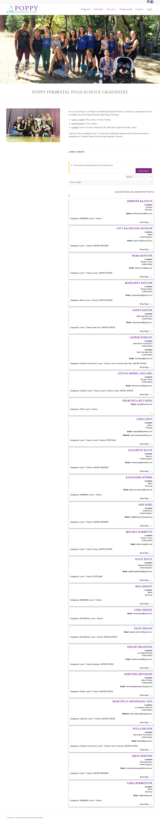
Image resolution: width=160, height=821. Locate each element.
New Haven (137, 343)
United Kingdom (146, 237)
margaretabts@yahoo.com (141, 295)
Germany (148, 209)
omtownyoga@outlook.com (141, 462)
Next (158, 49)
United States (147, 264)
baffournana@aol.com (143, 268)
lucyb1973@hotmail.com (142, 240)
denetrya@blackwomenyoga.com (139, 686)
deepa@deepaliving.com (142, 431)
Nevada (149, 653)
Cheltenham (147, 510)
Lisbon (149, 425)
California (148, 707)
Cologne (149, 207)
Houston (143, 261)
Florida (149, 680)
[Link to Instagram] (148, 2)
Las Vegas (142, 653)
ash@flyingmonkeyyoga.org (141, 517)
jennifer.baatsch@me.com (142, 213)
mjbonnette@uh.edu (144, 544)
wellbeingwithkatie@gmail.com (140, 571)
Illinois (150, 289)
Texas (150, 261)
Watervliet (140, 316)
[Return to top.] (151, 222)
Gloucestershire (146, 762)
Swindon (149, 456)
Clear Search (143, 170)
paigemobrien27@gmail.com (141, 632)
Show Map (144, 222)
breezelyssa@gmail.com (142, 613)
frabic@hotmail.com (144, 404)
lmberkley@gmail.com (143, 358)
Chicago (143, 289)
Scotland (149, 565)
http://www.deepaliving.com (141, 435)
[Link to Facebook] (152, 2)
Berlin (150, 483)
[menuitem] (85, 9)
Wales (150, 234)
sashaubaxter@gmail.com (142, 322)
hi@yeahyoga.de (145, 795)
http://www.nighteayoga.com (141, 713)
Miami (144, 680)
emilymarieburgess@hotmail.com (139, 768)
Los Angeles (139, 707)
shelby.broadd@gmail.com (141, 659)
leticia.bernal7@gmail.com (142, 385)
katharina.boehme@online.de (140, 489)
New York (148, 316)
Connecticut (147, 343)
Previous (2, 49)
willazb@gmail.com (144, 741)
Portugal (149, 427)
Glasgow (141, 565)
